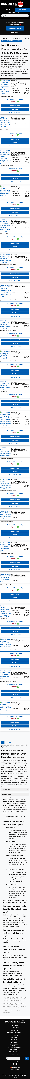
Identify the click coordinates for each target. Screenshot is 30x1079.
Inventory (14, 1037)
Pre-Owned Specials (14, 1044)
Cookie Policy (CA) (14, 1047)
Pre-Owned (14, 1041)
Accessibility (13, 1074)
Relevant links (6, 789)
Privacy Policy (23, 1074)
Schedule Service (14, 1054)
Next (10, 742)
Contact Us (5, 1074)
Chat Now (15, 109)
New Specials (14, 1042)
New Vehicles (14, 1039)
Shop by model (6, 794)
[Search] (27, 1058)
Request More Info (15, 105)
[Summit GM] (9, 4)
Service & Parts (14, 1052)
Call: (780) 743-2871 (15, 112)
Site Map (5, 1075)
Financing (14, 1035)
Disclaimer (14, 1049)
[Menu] (26, 3)
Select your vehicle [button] (15, 28)
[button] (15, 100)
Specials (14, 1045)
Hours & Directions (14, 1032)
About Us (14, 1030)
